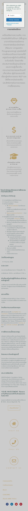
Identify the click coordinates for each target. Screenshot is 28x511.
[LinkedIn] (11, 504)
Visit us (14, 431)
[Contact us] (14, 461)
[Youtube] (16, 504)
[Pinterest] (21, 504)
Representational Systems (14, 213)
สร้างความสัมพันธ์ (13, 206)
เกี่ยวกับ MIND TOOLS (9, 499)
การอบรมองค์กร (7, 481)
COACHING (6, 495)
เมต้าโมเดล (17, 219)
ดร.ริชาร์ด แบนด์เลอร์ (11, 325)
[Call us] (14, 442)
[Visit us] (14, 423)
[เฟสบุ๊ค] (7, 504)
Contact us (14, 468)
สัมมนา (5, 490)
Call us (14, 449)
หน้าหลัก (3, 10)
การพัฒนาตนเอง (8, 485)
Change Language (14, 20)
